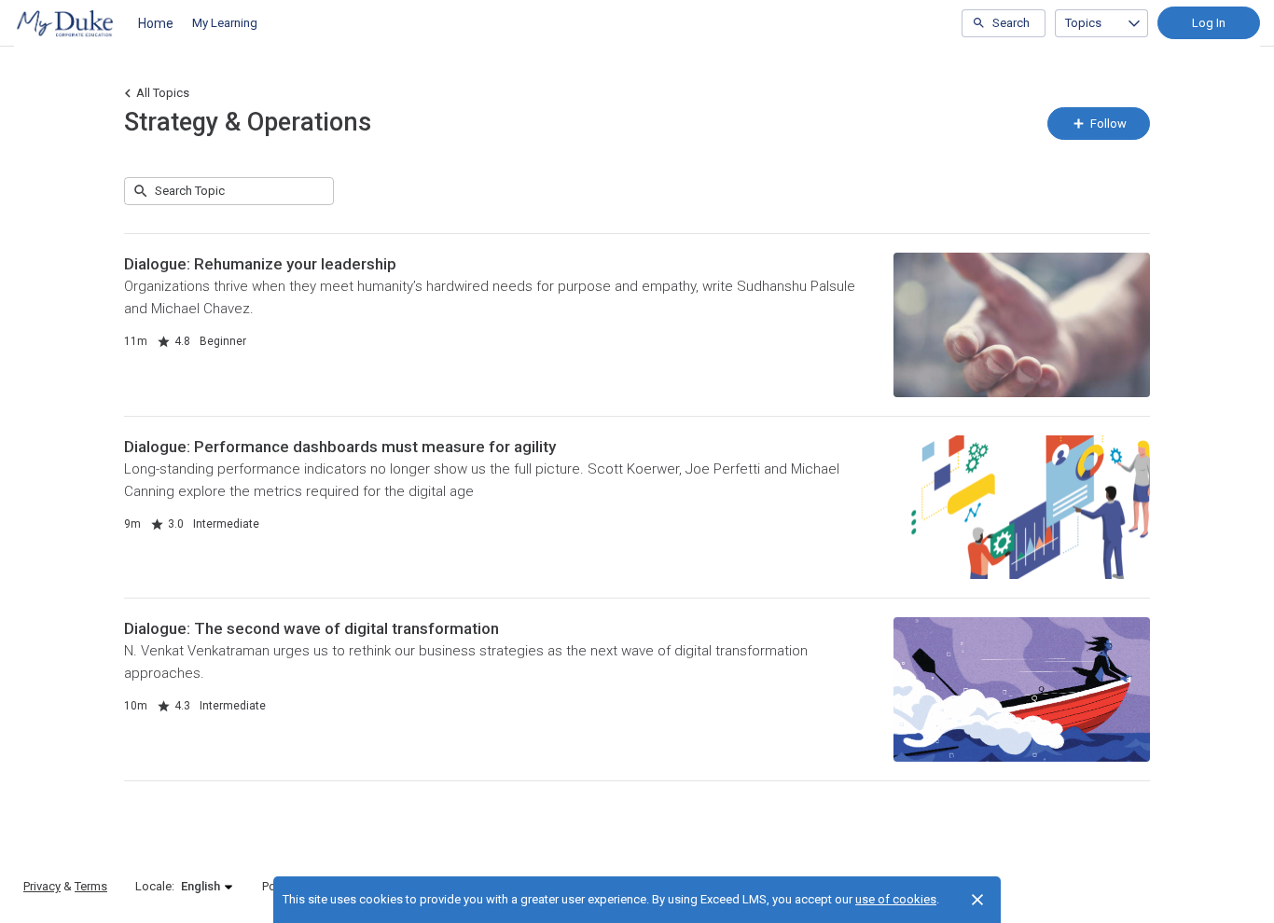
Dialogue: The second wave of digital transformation (311, 628)
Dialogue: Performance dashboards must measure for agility (340, 446)
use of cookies (895, 899)
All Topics (162, 93)
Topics (1083, 23)
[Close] (977, 900)
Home (155, 23)
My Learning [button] (224, 23)
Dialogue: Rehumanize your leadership (260, 264)
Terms (91, 886)
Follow (1107, 124)
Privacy (42, 886)
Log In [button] (1209, 23)
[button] (207, 887)
